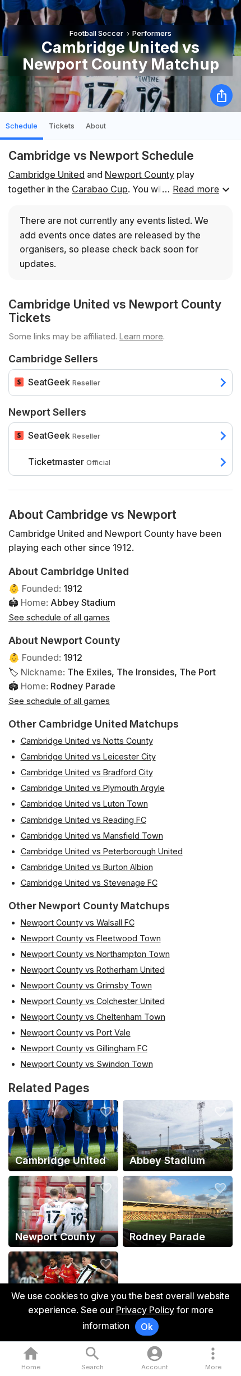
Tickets (62, 126)
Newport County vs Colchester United (93, 1001)
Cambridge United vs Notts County (87, 740)
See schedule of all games (59, 617)
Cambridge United (46, 174)
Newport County (139, 174)
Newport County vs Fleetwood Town (91, 938)
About (96, 126)
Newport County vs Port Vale (76, 1032)
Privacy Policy (145, 1309)
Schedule (22, 126)
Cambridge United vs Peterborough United (102, 851)
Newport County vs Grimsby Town (86, 985)
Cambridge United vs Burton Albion (87, 867)
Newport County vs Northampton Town (95, 954)
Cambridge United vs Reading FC (83, 820)
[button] (213, 1359)
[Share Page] (221, 95)
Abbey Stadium (82, 602)
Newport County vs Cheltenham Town (93, 1016)
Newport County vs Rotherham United (93, 969)
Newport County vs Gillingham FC (84, 1048)
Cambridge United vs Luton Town (84, 803)
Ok (147, 1326)
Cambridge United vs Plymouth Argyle (93, 788)
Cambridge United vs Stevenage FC (89, 882)
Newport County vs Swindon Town (87, 1064)
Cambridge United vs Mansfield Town (92, 835)
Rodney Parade (82, 686)
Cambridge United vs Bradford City (87, 772)
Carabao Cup (100, 189)
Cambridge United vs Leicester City (88, 756)
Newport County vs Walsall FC (78, 922)
